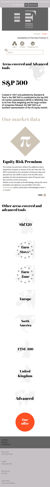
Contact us (5, 440)
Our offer (4, 473)
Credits (4, 461)
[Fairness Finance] (25, 19)
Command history (7, 454)
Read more (33, 5)
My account (5, 452)
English (44, 33)
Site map (4, 442)
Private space (6, 444)
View (40, 195)
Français (37, 33)
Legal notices (6, 480)
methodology (8, 187)
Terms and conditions (8, 483)
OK (26, 5)
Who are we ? (6, 471)
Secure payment (7, 463)
